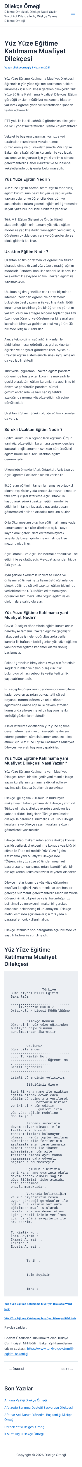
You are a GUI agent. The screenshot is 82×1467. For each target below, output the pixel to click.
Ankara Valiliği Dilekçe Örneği (25, 1400)
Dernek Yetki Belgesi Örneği (24, 1427)
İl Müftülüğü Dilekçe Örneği (24, 1434)
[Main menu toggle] (73, 13)
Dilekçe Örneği (22, 6)
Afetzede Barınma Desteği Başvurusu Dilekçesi (38, 1408)
